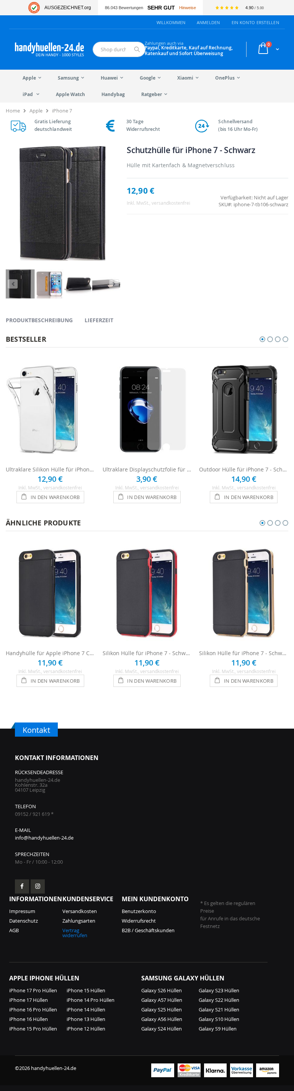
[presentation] (45, 319)
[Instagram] (38, 886)
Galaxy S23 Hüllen (219, 990)
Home (13, 110)
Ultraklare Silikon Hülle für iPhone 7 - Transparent (50, 469)
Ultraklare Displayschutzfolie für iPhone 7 (147, 469)
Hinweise (187, 7)
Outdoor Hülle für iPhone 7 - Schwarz (243, 469)
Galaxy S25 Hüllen (161, 1009)
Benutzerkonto (139, 911)
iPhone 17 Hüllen (28, 999)
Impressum (22, 911)
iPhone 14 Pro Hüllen (90, 999)
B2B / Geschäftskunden (148, 930)
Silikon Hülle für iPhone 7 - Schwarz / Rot (147, 653)
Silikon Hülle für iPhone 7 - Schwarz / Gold (243, 653)
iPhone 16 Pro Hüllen (33, 1009)
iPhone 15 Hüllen (86, 990)
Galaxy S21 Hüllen (219, 1009)
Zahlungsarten (78, 920)
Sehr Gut (161, 8)
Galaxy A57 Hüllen (161, 999)
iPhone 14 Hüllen (86, 1009)
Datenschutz (23, 920)
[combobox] (119, 49)
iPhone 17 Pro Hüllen (33, 990)
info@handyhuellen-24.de (44, 837)
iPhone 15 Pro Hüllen (33, 1028)
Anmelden (208, 22)
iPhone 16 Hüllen (28, 1019)
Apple (35, 110)
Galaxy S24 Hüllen (161, 1028)
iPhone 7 (62, 110)
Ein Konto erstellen (255, 22)
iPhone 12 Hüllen (86, 1028)
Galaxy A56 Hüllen (161, 1019)
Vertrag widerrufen (74, 933)
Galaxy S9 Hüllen (218, 1028)
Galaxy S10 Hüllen (219, 1019)
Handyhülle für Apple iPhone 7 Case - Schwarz (50, 653)
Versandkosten (79, 911)
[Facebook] (22, 886)
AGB (14, 930)
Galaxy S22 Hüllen (219, 999)
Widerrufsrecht (139, 920)
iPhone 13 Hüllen (86, 1019)
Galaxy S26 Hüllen (161, 990)
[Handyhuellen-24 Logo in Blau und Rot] (49, 49)
